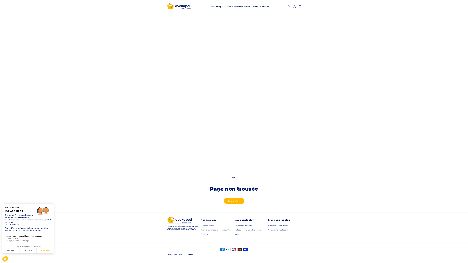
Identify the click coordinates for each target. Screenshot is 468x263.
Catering (204, 234)
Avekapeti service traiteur (177, 254)
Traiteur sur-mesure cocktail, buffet (216, 230)
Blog (236, 234)
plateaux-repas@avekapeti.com (248, 230)
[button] (5, 259)
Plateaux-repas (207, 226)
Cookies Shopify (12, 239)
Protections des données (279, 226)
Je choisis (28, 251)
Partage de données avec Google (18, 241)
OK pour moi (45, 251)
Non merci (11, 251)
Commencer (234, 201)
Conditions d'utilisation (278, 230)
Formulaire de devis (243, 226)
